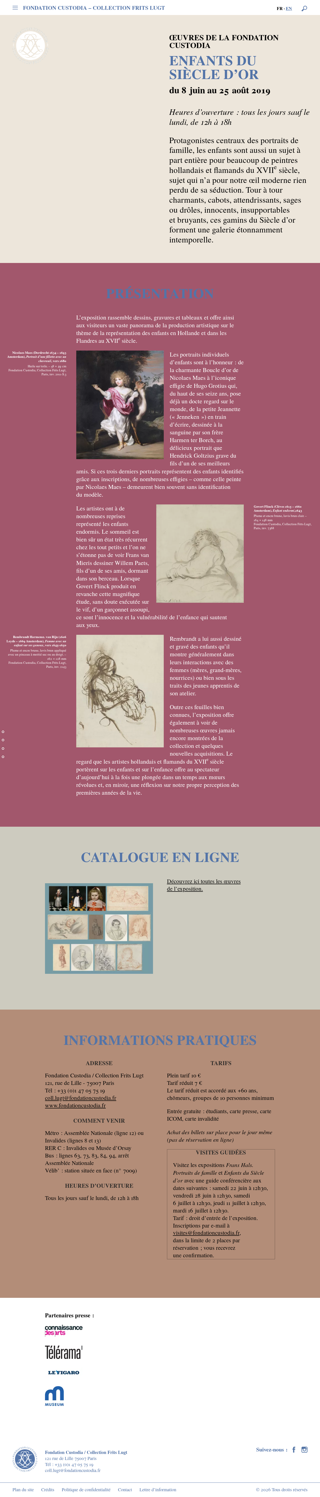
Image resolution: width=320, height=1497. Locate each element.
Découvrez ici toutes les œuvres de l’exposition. (204, 884)
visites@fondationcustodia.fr (206, 1232)
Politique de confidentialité (86, 1489)
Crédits (47, 1489)
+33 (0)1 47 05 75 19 (74, 1464)
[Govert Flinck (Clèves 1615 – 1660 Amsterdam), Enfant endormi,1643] (200, 553)
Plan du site (23, 1489)
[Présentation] (3, 744)
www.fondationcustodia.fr (75, 1105)
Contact (125, 1489)
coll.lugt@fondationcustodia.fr (80, 1097)
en (289, 8)
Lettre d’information (158, 1489)
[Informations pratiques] (3, 761)
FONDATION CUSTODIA (94, 8)
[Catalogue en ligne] (3, 753)
